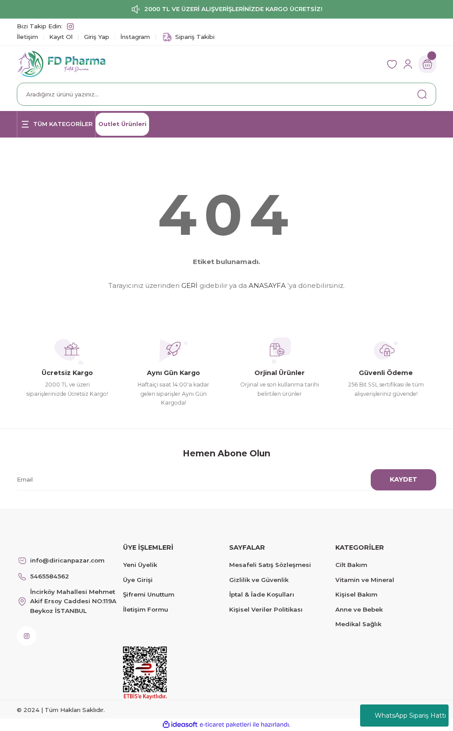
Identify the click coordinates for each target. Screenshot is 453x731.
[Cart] (427, 64)
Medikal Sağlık (358, 624)
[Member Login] (408, 64)
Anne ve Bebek (359, 609)
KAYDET (403, 479)
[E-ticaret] (225, 724)
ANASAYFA (267, 285)
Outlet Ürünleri (122, 123)
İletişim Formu (145, 609)
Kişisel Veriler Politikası (266, 609)
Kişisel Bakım (356, 594)
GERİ (189, 285)
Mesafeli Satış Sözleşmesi (270, 564)
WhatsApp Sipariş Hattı (410, 716)
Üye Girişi (138, 579)
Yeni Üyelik (140, 564)
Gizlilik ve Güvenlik (258, 579)
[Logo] (61, 64)
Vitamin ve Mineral (364, 579)
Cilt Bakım (351, 564)
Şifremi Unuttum (148, 594)
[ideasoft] (180, 725)
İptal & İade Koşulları (261, 594)
